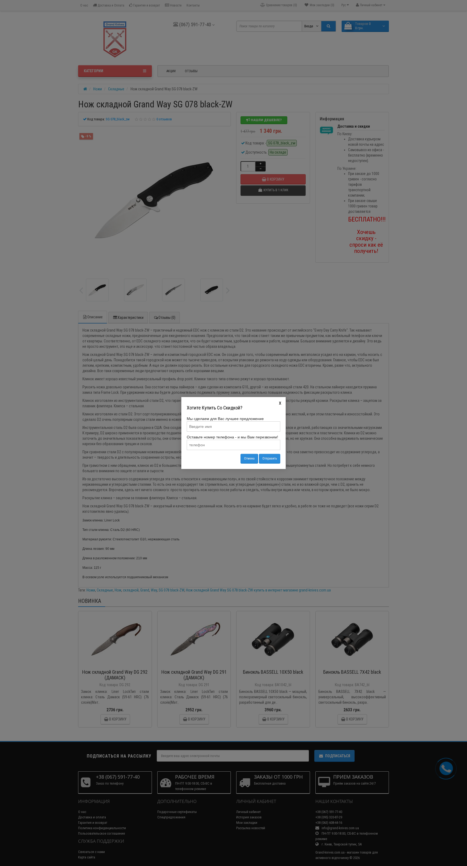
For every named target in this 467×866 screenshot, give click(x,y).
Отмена (249, 458)
